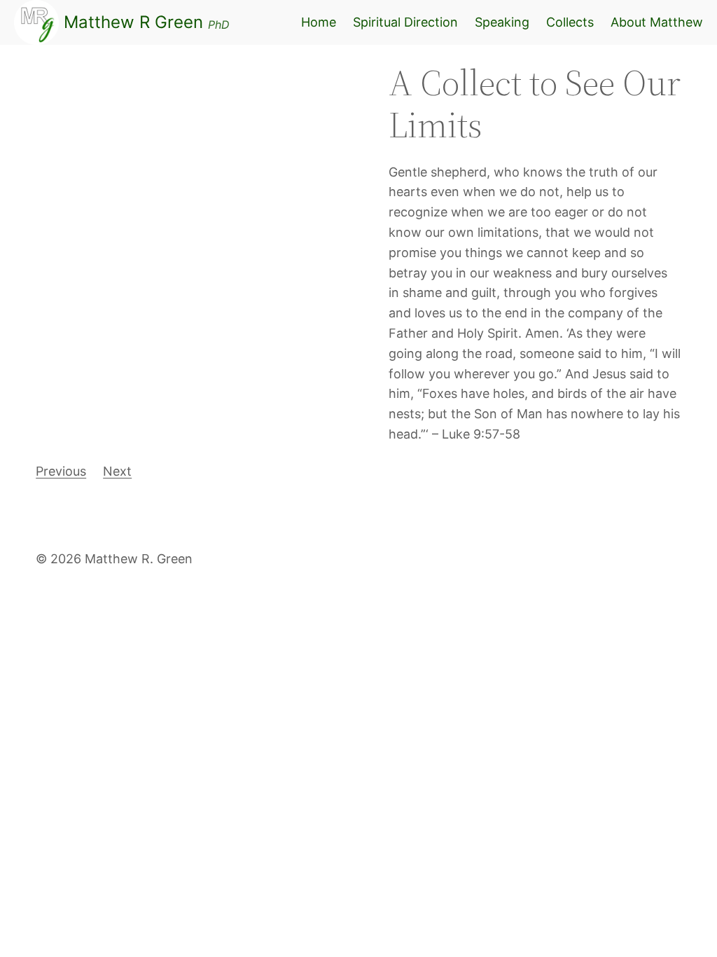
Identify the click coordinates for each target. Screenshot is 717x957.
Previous (61, 471)
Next (117, 471)
